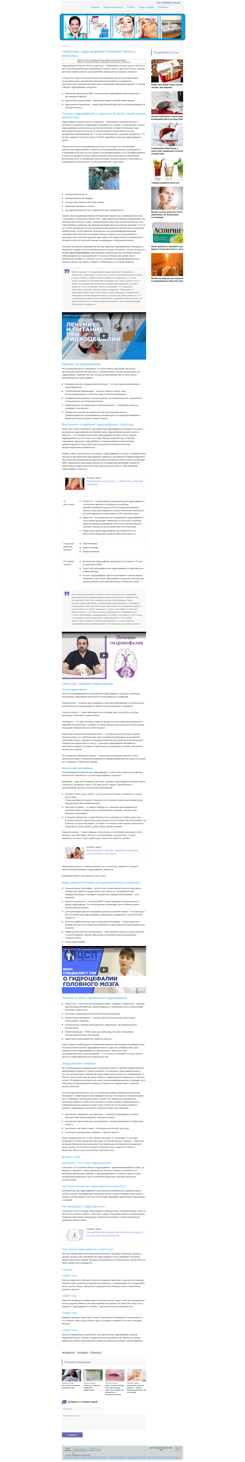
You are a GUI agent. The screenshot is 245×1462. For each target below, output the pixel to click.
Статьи (131, 7)
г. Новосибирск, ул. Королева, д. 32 (86, 1448)
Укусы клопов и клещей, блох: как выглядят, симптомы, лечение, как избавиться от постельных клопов (114, 1390)
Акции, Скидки (146, 7)
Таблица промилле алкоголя (165, 183)
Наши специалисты (113, 7)
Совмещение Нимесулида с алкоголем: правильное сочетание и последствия (169, 151)
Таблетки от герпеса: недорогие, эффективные (92, 1387)
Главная (95, 7)
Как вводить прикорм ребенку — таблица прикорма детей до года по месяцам (136, 1388)
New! (96, 10)
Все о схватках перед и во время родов (71, 1386)
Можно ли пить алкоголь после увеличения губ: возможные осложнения (166, 215)
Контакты (163, 7)
